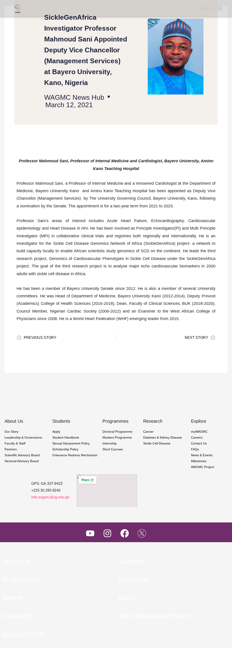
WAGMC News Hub (74, 97)
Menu (207, 8)
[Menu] (220, 8)
